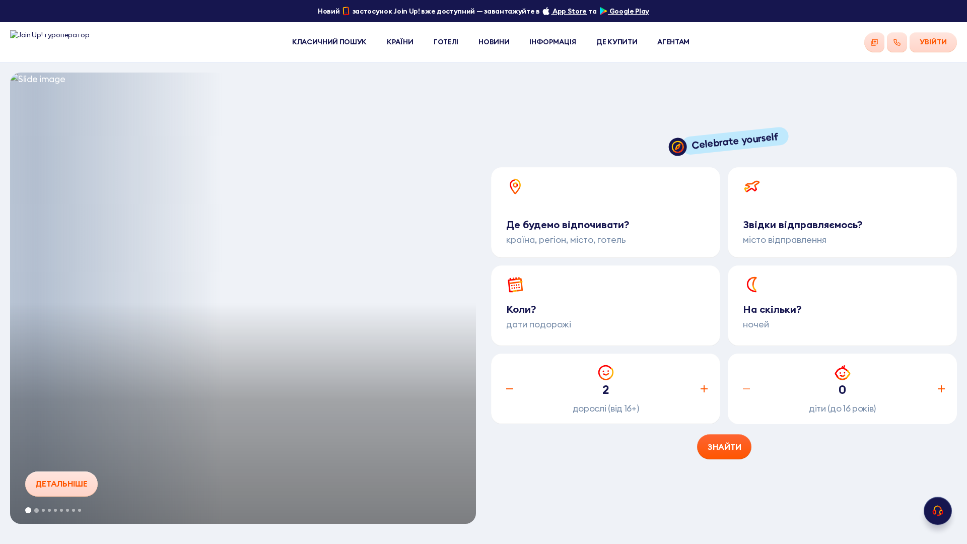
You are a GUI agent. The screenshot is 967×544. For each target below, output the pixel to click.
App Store (569, 11)
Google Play (628, 11)
